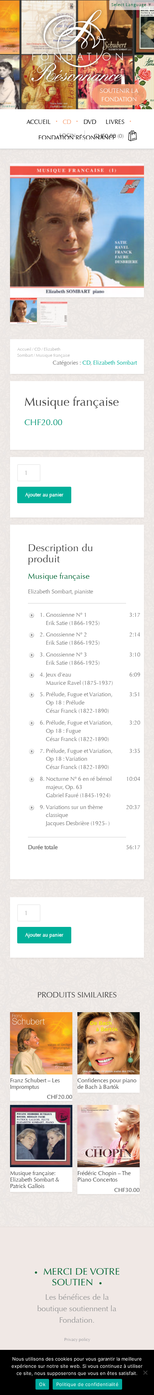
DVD (89, 122)
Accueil (39, 122)
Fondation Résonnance (77, 137)
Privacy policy (77, 1339)
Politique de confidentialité (87, 1384)
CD (67, 122)
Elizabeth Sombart (115, 362)
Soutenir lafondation (119, 95)
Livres (115, 122)
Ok (42, 1384)
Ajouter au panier (44, 495)
